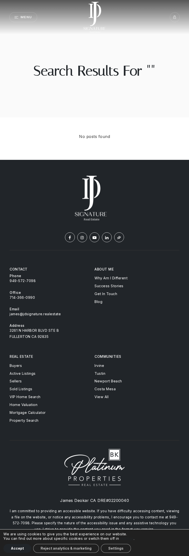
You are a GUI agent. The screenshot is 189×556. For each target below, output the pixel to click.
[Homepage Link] (94, 16)
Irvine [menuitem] (99, 365)
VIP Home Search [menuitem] (25, 397)
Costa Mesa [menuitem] (105, 389)
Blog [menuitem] (98, 302)
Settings (116, 548)
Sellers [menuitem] (16, 381)
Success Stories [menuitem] (109, 286)
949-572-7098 (23, 281)
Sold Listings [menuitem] (21, 389)
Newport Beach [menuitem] (108, 381)
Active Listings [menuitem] (23, 373)
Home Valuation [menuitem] (23, 405)
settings (127, 538)
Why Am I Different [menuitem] (110, 278)
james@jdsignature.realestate (35, 314)
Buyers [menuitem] (16, 365)
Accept (17, 548)
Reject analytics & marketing (66, 548)
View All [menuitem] (101, 397)
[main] (94, 80)
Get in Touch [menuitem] (105, 294)
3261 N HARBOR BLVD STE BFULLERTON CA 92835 (34, 333)
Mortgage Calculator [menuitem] (28, 412)
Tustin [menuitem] (99, 373)
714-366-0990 (22, 297)
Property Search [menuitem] (24, 420)
